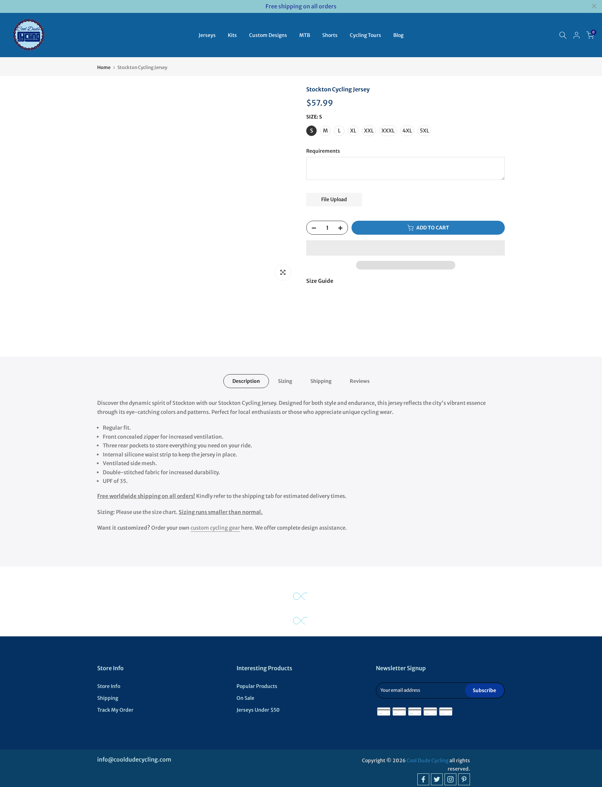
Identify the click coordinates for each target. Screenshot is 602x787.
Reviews (360, 381)
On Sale (245, 698)
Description (246, 381)
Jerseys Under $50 (258, 710)
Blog (398, 35)
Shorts (330, 35)
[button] (405, 248)
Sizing (285, 381)
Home (103, 67)
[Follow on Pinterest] (464, 779)
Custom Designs (268, 35)
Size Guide (319, 281)
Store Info (108, 686)
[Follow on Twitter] (437, 779)
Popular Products (257, 686)
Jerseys (207, 35)
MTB (304, 35)
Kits (232, 35)
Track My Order (115, 710)
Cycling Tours (365, 35)
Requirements (323, 151)
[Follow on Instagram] (450, 779)
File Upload (334, 199)
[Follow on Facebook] (423, 779)
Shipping (321, 381)
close (7, 6)
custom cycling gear (215, 527)
